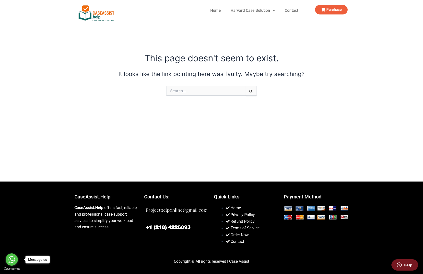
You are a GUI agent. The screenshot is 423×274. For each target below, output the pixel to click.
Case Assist (239, 261)
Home (215, 10)
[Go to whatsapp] (12, 259)
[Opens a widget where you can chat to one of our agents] (404, 265)
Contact (291, 10)
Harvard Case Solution (250, 10)
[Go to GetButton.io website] (12, 269)
